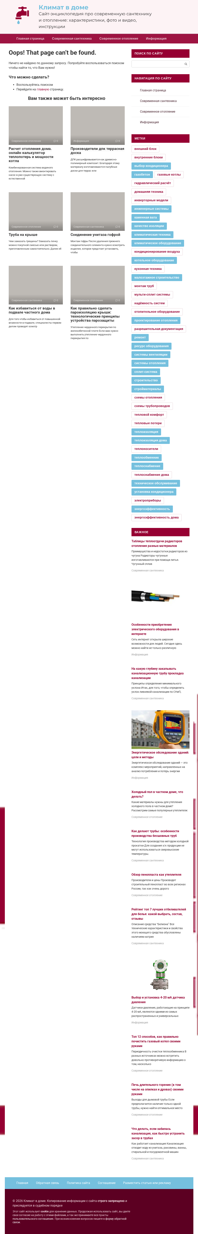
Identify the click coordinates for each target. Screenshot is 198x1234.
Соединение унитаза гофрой (95, 234)
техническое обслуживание (155, 483)
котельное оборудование (154, 260)
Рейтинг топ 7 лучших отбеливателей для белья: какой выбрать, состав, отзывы (158, 914)
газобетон (142, 174)
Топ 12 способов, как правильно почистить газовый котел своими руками (155, 1041)
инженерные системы (151, 208)
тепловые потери (148, 423)
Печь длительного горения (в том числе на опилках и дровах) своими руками (157, 1089)
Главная (22, 1183)
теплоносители (146, 448)
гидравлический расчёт (152, 183)
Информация (156, 38)
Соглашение (106, 1183)
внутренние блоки (148, 157)
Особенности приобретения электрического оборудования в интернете (155, 629)
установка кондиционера (153, 491)
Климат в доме (64, 7)
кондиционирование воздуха (157, 251)
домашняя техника (148, 191)
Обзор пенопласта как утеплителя (156, 874)
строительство (146, 380)
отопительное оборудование (157, 311)
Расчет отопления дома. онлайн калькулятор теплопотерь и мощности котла (31, 154)
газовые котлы (169, 174)
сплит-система (145, 371)
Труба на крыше (23, 234)
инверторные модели (151, 200)
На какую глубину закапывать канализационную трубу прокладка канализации (157, 673)
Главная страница (30, 38)
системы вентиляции (150, 354)
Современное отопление (118, 38)
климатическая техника (152, 234)
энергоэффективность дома (156, 517)
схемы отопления (148, 397)
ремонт (140, 337)
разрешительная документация (158, 329)
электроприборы (147, 500)
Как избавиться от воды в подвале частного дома (32, 310)
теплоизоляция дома (150, 440)
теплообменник (146, 457)
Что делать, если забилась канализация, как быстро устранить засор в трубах (158, 1133)
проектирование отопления (156, 320)
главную (43, 89)
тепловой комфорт (149, 414)
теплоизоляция (146, 431)
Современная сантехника (72, 38)
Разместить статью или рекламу (147, 1183)
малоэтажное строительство (156, 277)
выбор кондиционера (151, 165)
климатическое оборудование (157, 243)
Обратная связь (47, 1183)
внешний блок (145, 148)
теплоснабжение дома (151, 474)
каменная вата (145, 217)
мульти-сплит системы (152, 294)
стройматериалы (147, 389)
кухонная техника (148, 268)
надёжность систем (149, 303)
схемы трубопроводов (152, 406)
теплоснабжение (147, 466)
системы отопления (150, 363)
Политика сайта (78, 1183)
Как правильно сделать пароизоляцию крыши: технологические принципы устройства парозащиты (95, 314)
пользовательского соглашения (33, 1218)
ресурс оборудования (151, 346)
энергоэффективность (152, 509)
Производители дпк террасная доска (97, 150)
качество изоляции (149, 226)
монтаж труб (144, 286)
